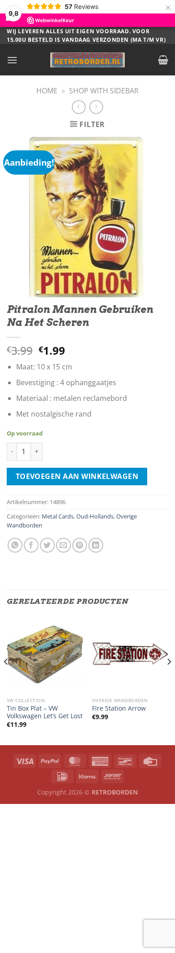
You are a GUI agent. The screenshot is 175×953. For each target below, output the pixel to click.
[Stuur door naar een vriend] (63, 545)
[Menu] (12, 60)
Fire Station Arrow (119, 708)
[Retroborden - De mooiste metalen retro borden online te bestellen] (87, 60)
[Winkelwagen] (163, 60)
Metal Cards (58, 516)
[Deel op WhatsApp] (15, 545)
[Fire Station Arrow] (130, 654)
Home (46, 91)
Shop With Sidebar (104, 91)
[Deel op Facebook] (31, 545)
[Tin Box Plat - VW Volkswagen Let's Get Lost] (45, 654)
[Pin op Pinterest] (79, 545)
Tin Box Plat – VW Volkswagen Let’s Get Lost (45, 712)
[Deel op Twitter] (47, 545)
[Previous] (6, 679)
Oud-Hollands (95, 516)
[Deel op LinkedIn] (95, 545)
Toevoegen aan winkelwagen (77, 476)
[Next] (168, 679)
